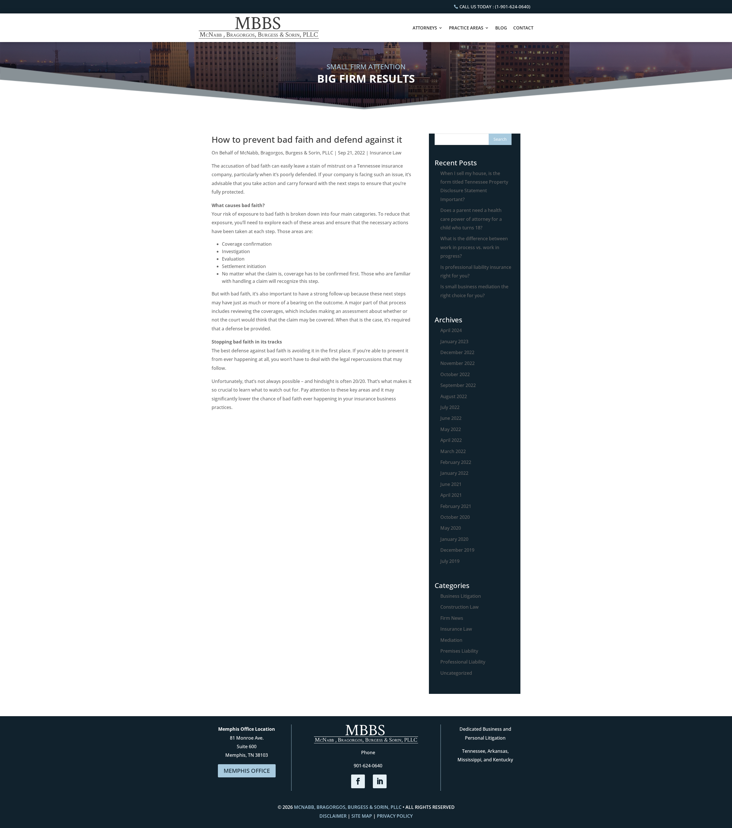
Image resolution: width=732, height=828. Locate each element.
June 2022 (451, 418)
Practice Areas (466, 28)
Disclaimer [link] (333, 816)
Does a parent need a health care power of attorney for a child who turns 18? (471, 219)
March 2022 (453, 451)
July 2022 (450, 407)
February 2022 (455, 462)
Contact (523, 28)
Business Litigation (460, 596)
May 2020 (450, 528)
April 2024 (451, 330)
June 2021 (451, 484)
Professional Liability (462, 662)
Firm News (451, 618)
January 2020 (454, 539)
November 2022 (457, 363)
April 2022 (451, 440)
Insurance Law (456, 629)
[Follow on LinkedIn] (380, 781)
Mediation (451, 640)
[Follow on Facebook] (358, 781)
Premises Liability (459, 651)
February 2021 (455, 506)
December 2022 (457, 352)
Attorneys (425, 28)
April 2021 (451, 495)
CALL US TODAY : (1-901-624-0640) (495, 6)
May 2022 (450, 429)
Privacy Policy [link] (395, 816)
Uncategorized (456, 673)
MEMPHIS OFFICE (247, 771)
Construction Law (459, 607)
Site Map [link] (361, 816)
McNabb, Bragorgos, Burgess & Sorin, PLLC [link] (347, 807)
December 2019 (457, 550)
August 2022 (453, 396)
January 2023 (454, 341)
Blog (501, 28)
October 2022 (455, 374)
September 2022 (458, 385)
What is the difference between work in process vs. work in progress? (474, 247)
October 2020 (455, 517)
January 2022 (454, 473)
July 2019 (450, 561)
